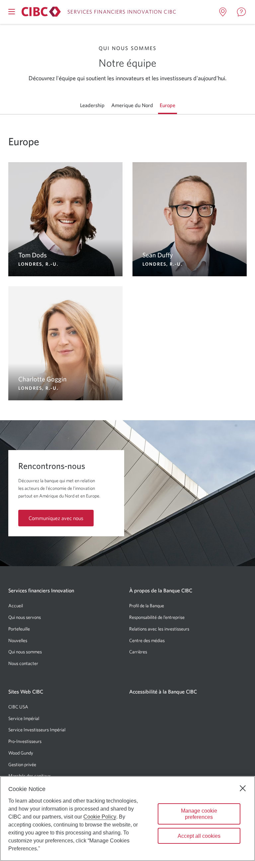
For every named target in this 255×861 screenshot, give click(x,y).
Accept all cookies (199, 836)
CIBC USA (18, 707)
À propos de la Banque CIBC (160, 590)
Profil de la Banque (146, 606)
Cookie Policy (99, 817)
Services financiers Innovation (41, 590)
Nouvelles (17, 640)
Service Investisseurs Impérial (36, 730)
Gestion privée (22, 764)
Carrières (138, 652)
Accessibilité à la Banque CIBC (163, 691)
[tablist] (127, 105)
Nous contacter (23, 663)
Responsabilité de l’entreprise (157, 617)
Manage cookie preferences (199, 814)
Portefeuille (19, 629)
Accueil (15, 606)
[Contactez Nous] (241, 12)
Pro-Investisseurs (25, 741)
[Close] (243, 788)
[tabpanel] (127, 257)
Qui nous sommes (25, 652)
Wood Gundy (20, 753)
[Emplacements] (222, 12)
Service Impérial (23, 718)
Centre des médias (147, 640)
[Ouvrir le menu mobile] (11, 11)
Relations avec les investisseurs (159, 629)
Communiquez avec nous (56, 518)
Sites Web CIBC (25, 691)
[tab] (92, 105)
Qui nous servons (24, 617)
